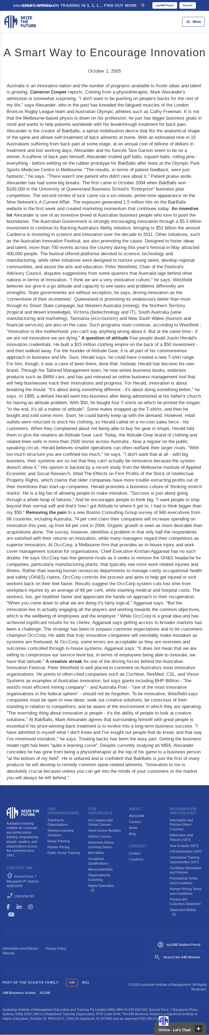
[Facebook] (11, 907)
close (198, 1028)
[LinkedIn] (21, 907)
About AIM (136, 816)
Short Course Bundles (104, 831)
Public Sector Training (63, 853)
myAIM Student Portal (178, 945)
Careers (135, 822)
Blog (132, 834)
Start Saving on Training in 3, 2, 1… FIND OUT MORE (84, 5)
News (133, 828)
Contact (134, 853)
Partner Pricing (58, 847)
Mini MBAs (96, 853)
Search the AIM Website (177, 957)
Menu (193, 22)
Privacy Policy (55, 948)
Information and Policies (20, 948)
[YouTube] (15, 915)
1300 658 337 (24, 896)
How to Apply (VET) (184, 846)
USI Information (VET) (186, 851)
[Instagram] (33, 907)
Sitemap (8, 953)
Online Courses (99, 836)
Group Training (58, 841)
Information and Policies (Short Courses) (181, 824)
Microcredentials (100, 869)
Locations (136, 859)
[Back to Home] (20, 21)
